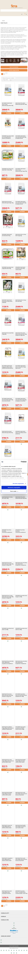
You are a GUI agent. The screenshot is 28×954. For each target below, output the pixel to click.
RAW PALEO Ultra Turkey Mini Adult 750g (7, 497)
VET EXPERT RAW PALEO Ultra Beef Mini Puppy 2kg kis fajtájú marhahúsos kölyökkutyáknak (20, 400)
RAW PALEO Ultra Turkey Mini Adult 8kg (20, 301)
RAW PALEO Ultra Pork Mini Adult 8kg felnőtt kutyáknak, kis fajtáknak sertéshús (21, 564)
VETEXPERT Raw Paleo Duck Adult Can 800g (8, 629)
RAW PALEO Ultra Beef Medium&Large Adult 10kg (21, 104)
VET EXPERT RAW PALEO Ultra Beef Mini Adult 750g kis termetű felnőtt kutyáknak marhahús (7, 400)
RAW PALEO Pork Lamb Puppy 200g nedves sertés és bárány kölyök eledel (8, 761)
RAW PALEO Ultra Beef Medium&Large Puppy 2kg (20, 497)
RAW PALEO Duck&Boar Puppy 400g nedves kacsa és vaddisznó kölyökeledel (8, 728)
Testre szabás (13, 491)
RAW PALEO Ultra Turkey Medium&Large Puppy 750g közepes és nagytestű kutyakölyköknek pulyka (7, 597)
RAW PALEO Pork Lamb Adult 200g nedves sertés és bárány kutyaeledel (21, 793)
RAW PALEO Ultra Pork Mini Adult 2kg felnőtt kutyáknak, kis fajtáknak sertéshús (21, 662)
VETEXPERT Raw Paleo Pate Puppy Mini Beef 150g (7, 268)
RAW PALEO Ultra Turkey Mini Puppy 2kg (20, 235)
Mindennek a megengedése (14, 487)
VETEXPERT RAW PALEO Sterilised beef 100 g (7, 235)
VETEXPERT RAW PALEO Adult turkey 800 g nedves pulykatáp (20, 432)
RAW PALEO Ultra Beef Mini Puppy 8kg (8, 333)
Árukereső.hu (14, 928)
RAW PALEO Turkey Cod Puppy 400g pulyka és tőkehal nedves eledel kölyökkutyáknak (7, 826)
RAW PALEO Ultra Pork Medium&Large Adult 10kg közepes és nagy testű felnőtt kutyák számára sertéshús (21, 334)
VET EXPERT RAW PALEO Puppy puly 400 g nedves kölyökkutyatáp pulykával (7, 367)
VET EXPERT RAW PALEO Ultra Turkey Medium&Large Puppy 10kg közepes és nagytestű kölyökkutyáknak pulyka (21, 170)
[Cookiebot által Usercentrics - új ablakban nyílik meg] (21, 462)
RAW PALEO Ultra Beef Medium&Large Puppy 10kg (7, 202)
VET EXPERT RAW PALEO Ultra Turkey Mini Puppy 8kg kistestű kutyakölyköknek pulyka (20, 367)
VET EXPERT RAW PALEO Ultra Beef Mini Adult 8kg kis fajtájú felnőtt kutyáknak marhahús (20, 137)
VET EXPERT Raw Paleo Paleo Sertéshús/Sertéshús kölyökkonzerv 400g (21, 695)
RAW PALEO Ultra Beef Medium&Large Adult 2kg (7, 432)
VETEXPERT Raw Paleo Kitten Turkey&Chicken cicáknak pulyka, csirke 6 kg (21, 892)
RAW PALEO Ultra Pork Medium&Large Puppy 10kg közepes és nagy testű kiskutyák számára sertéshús (7, 564)
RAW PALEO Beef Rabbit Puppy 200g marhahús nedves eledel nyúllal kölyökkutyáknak (7, 794)
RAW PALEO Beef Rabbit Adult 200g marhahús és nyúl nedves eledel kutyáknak (20, 826)
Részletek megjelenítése (18, 483)
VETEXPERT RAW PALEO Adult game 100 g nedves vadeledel (7, 301)
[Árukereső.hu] (14, 927)
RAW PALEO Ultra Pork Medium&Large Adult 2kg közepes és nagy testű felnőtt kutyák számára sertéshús (7, 695)
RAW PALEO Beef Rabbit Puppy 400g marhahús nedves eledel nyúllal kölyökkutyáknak (20, 761)
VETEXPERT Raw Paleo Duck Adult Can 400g (21, 629)
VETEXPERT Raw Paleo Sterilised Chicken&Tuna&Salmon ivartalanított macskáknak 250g (21, 531)
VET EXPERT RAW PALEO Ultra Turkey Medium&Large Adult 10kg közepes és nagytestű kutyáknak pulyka (7, 104)
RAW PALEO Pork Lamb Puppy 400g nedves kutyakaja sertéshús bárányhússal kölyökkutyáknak (7, 892)
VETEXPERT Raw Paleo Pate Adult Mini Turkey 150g (7, 169)
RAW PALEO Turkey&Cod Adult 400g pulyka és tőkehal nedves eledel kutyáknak (7, 859)
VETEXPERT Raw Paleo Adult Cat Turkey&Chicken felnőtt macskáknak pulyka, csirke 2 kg (8, 137)
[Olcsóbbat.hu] (14, 930)
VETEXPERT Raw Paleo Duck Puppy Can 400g (21, 596)
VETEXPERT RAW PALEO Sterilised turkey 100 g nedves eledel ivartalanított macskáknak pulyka (21, 268)
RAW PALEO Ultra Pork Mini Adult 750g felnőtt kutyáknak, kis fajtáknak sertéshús (8, 662)
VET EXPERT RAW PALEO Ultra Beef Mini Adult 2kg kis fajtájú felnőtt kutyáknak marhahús (20, 203)
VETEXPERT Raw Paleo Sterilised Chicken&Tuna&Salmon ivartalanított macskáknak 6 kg (7, 531)
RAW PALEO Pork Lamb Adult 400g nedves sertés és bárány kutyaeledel (21, 859)
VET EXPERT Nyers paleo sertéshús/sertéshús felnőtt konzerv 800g (20, 728)
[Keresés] (26, 10)
